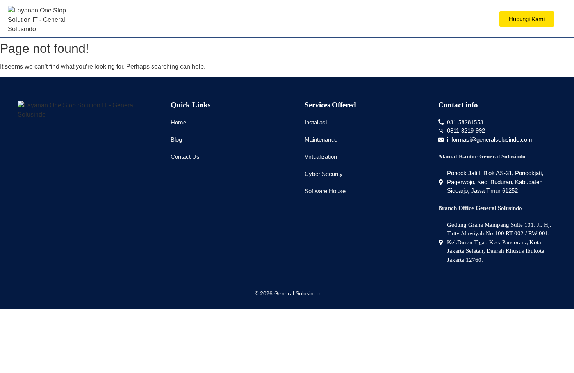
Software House (325, 191)
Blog (176, 139)
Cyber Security (324, 174)
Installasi (316, 122)
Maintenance (321, 139)
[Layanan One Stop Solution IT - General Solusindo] (43, 20)
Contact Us (185, 156)
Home (178, 122)
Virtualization (321, 156)
